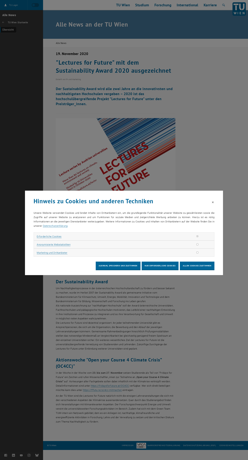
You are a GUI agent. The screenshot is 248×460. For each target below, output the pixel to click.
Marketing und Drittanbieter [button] (52, 252)
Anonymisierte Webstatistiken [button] (53, 244)
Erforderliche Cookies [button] (49, 236)
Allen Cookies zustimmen (197, 265)
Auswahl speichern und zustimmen (118, 265)
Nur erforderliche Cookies (160, 265)
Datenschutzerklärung (55, 225)
